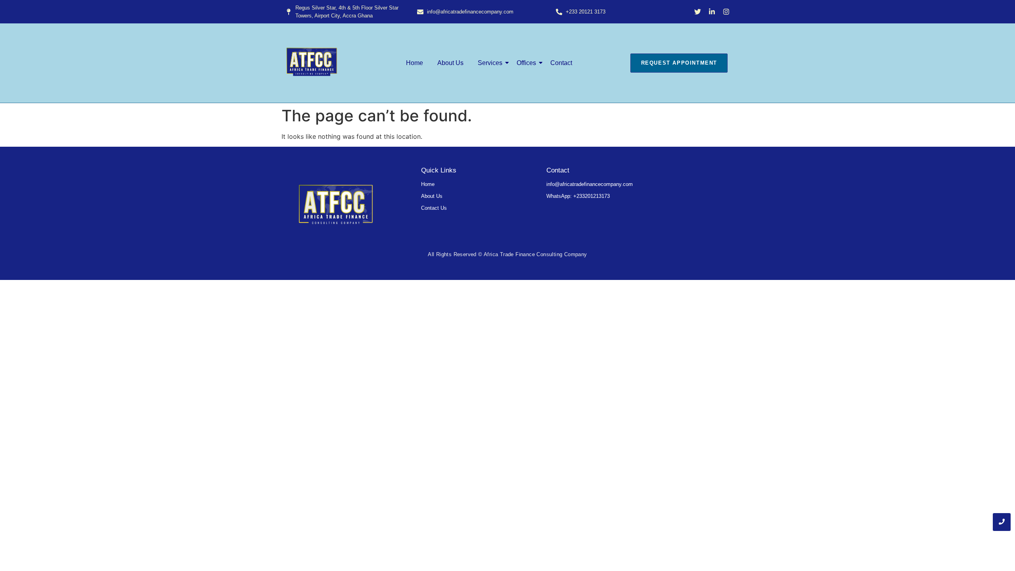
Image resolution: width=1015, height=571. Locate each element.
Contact (561, 62)
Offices (526, 62)
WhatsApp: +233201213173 (578, 196)
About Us (450, 62)
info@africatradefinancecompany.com (589, 184)
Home (414, 62)
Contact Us (434, 208)
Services (490, 62)
